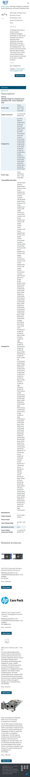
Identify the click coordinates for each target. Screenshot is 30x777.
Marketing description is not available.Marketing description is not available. (12, 572)
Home (3, 6)
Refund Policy (9, 773)
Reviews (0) (4, 90)
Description (4, 87)
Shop (7, 6)
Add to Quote (20, 75)
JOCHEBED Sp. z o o (7, 766)
